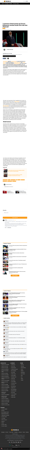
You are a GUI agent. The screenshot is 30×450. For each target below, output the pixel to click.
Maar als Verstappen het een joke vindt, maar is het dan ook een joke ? (14, 331)
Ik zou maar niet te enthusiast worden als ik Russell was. (11, 334)
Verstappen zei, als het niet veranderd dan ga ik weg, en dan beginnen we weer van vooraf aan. (14, 345)
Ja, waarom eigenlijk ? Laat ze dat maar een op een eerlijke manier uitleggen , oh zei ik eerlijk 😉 (14, 327)
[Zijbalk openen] (2, 1)
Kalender (10, 3)
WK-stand (15, 3)
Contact (24, 432)
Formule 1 (4, 28)
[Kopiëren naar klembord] (8, 58)
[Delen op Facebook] (3, 58)
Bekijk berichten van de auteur (8, 186)
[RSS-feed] (16, 442)
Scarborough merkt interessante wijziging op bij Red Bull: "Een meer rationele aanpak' (16, 171)
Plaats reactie (15, 217)
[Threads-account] (20, 442)
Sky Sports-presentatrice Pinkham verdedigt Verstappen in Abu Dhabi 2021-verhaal (15, 175)
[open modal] (27, 1)
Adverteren (20, 432)
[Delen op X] (5, 58)
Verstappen (7, 3)
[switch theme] (25, 1)
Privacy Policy (11, 432)
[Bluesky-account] (18, 442)
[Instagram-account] (13, 442)
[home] (2, 3)
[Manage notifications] (1, 448)
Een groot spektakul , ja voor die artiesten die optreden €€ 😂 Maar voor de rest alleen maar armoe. (14, 349)
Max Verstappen (6, 105)
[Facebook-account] (11, 442)
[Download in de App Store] (18, 445)
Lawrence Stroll (14, 61)
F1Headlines (16, 432)
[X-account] (9, 442)
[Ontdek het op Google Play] (12, 445)
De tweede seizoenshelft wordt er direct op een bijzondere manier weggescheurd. (14, 357)
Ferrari (4, 62)
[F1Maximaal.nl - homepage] (7, 1)
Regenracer (7, 329)
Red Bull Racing (17, 63)
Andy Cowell (17, 101)
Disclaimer (27, 432)
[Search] (23, 1)
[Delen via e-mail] (6, 58)
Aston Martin (5, 61)
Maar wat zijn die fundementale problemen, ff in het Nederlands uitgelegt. (14, 337)
